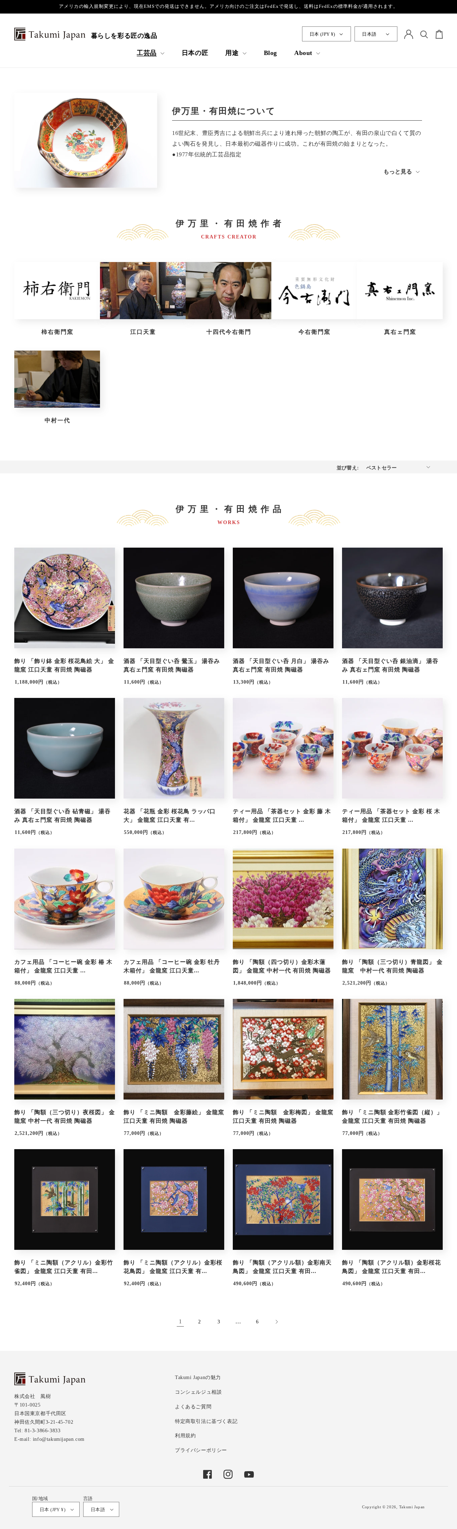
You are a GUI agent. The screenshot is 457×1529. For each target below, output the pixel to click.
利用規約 (185, 1435)
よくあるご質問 (193, 1406)
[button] (150, 53)
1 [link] (180, 1321)
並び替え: (348, 468)
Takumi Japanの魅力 (198, 1377)
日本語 (369, 34)
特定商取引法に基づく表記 (206, 1421)
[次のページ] (277, 1321)
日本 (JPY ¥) (322, 34)
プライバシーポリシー (201, 1450)
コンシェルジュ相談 (198, 1392)
